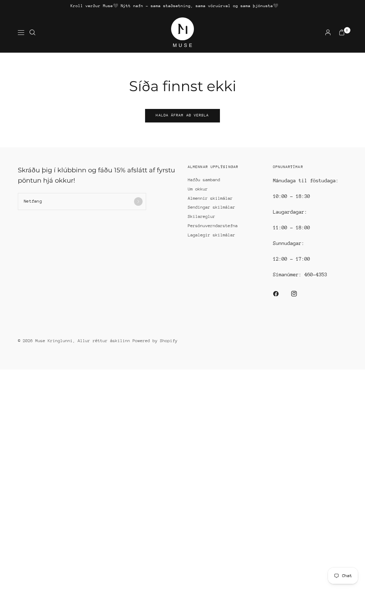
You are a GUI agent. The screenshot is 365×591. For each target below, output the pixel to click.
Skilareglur (201, 216)
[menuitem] (174, 6)
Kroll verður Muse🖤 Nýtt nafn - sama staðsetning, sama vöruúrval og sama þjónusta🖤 (174, 6)
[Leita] (32, 32)
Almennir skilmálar (210, 198)
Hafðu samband (204, 179)
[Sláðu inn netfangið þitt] (138, 201)
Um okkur (198, 189)
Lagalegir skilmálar (211, 234)
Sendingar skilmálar (211, 207)
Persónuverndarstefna (213, 225)
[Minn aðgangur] (328, 32)
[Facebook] (281, 294)
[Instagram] (299, 294)
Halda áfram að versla (182, 115)
